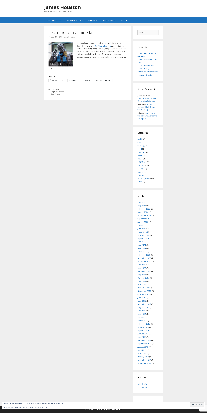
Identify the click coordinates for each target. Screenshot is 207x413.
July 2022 (141, 225)
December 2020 (144, 258)
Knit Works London (103, 46)
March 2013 (142, 353)
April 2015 (141, 317)
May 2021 (141, 248)
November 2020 (144, 261)
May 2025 (141, 205)
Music (140, 155)
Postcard (141, 165)
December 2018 (144, 271)
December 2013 (144, 340)
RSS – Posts (142, 384)
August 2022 (142, 222)
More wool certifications (147, 71)
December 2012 (144, 360)
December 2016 (144, 288)
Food (139, 149)
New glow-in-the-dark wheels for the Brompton (147, 116)
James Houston (62, 7)
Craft (53, 89)
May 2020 (141, 268)
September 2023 (144, 218)
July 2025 (141, 202)
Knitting (58, 89)
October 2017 (143, 278)
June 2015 (141, 310)
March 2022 (142, 232)
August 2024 (142, 212)
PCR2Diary (141, 162)
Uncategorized (143, 178)
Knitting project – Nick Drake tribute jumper (146, 107)
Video (139, 181)
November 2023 (144, 215)
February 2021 (143, 255)
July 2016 (141, 297)
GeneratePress (116, 410)
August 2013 (142, 347)
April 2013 (141, 350)
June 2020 (141, 264)
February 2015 (143, 324)
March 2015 (142, 320)
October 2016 (143, 294)
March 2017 (142, 284)
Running (141, 172)
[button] (71, 53)
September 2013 (144, 343)
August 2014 (142, 334)
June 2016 (141, 301)
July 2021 (141, 241)
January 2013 (143, 356)
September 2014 (144, 330)
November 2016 (144, 291)
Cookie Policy (45, 407)
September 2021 (144, 238)
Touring (140, 175)
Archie (140, 139)
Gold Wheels (55, 94)
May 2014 (141, 337)
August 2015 (142, 307)
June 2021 (141, 245)
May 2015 (141, 314)
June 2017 (141, 281)
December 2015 (144, 304)
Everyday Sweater (145, 75)
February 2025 (143, 209)
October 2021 (143, 235)
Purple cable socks (57, 92)
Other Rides (92, 20)
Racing (140, 168)
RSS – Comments (144, 387)
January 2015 (143, 327)
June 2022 (141, 228)
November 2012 (144, 363)
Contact (124, 20)
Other (139, 159)
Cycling (140, 145)
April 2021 (141, 251)
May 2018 (141, 274)
